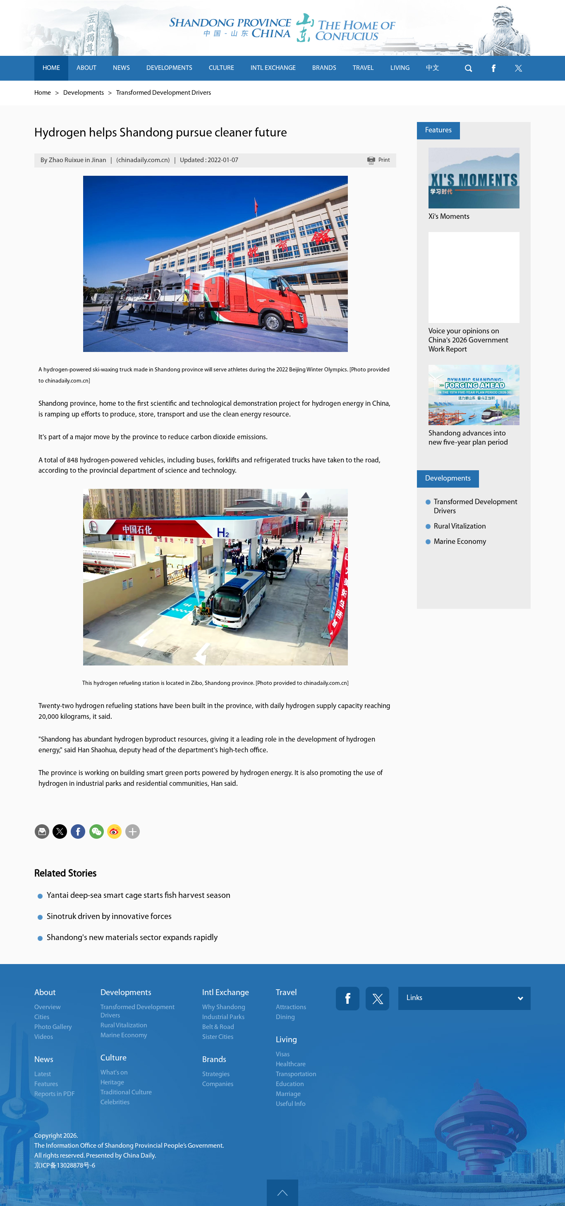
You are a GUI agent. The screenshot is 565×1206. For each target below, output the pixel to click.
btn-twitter (518, 68)
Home (42, 93)
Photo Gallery (53, 1027)
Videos (43, 1037)
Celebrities (115, 1102)
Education (290, 1084)
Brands (214, 1060)
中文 (432, 68)
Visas (283, 1054)
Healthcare (291, 1064)
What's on (114, 1073)
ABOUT (86, 68)
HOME (51, 68)
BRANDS (324, 68)
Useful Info (291, 1104)
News (43, 1060)
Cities (41, 1017)
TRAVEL (363, 68)
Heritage (112, 1082)
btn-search (468, 68)
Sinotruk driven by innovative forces (109, 917)
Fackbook (347, 998)
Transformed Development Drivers (163, 93)
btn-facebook (493, 68)
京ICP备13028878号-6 (64, 1166)
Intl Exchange (225, 993)
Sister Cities (217, 1037)
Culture (114, 1058)
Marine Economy (460, 542)
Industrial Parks (223, 1017)
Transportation (296, 1074)
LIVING (399, 68)
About (45, 993)
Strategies (216, 1074)
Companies (217, 1084)
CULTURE (221, 68)
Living (286, 1040)
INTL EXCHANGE (273, 68)
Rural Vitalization (460, 527)
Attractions (291, 1007)
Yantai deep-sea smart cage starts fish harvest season (138, 896)
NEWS (121, 68)
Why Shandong (223, 1007)
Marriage (288, 1094)
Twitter (377, 998)
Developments (83, 93)
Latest (42, 1074)
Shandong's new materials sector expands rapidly (132, 938)
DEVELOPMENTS (169, 68)
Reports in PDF (54, 1094)
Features (438, 130)
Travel (286, 993)
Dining (285, 1017)
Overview (47, 1007)
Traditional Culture (126, 1092)
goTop (282, 1193)
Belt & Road (218, 1027)
